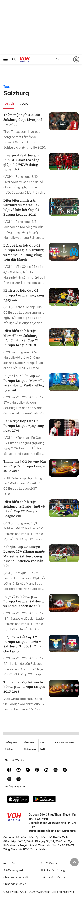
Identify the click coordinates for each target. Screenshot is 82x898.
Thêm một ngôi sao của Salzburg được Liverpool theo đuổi (22, 119)
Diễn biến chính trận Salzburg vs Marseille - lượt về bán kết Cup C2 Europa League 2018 (21, 207)
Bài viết (8, 104)
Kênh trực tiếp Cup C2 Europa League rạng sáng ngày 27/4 (23, 426)
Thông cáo (30, 749)
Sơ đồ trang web (13, 870)
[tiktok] (27, 770)
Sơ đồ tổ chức (49, 863)
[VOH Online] (25, 60)
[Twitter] (9, 779)
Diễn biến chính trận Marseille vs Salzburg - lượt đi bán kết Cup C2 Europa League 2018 (21, 337)
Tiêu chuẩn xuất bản (53, 877)
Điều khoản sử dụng (53, 870)
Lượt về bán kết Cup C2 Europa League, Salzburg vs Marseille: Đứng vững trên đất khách (23, 252)
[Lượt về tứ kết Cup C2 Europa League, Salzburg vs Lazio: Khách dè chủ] (64, 603)
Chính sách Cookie (14, 884)
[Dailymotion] (18, 779)
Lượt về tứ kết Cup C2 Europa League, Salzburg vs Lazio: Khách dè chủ (23, 601)
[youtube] (18, 770)
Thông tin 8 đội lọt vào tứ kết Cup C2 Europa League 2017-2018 (24, 687)
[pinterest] (37, 770)
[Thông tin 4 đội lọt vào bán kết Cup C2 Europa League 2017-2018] (64, 468)
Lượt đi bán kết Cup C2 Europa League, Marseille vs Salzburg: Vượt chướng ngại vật (23, 382)
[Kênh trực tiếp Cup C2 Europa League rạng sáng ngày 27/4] (64, 427)
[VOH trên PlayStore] (44, 799)
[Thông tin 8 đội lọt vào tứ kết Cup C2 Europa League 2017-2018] (64, 688)
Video (23, 104)
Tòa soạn (29, 742)
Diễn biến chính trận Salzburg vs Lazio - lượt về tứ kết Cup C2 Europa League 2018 (24, 508)
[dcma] (64, 770)
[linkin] (46, 770)
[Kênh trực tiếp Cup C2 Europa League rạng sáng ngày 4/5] (64, 297)
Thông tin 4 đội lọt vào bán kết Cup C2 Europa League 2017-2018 (24, 466)
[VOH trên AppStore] (18, 799)
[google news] (55, 770)
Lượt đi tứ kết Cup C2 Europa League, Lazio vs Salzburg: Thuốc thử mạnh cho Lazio (24, 644)
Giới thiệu (9, 863)
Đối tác (9, 749)
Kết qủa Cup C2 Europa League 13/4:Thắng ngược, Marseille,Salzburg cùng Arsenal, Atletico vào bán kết (24, 556)
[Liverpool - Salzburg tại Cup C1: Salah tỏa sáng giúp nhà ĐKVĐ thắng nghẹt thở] (64, 161)
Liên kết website (64, 742)
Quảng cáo (11, 742)
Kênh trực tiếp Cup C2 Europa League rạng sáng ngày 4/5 (23, 295)
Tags (6, 87)
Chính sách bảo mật (15, 877)
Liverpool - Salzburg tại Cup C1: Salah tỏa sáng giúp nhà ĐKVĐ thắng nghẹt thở (22, 162)
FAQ (42, 749)
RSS (42, 742)
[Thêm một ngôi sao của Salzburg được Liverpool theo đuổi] (64, 121)
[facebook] (9, 770)
